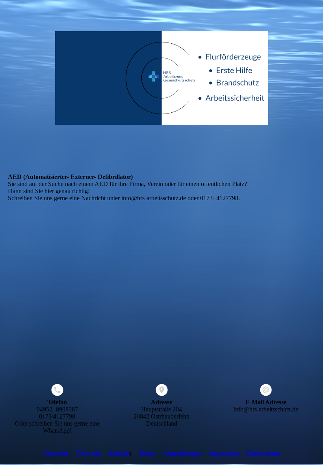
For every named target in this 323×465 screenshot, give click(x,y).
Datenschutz (263, 453)
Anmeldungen (182, 453)
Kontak (119, 453)
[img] (161, 79)
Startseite (56, 453)
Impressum (224, 453)
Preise (147, 453)
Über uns (88, 453)
